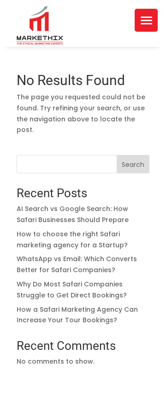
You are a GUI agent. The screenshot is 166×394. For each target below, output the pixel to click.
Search (133, 164)
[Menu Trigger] (146, 20)
